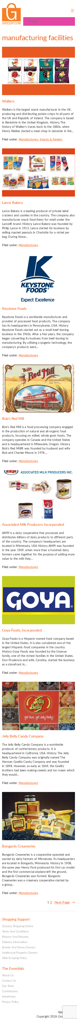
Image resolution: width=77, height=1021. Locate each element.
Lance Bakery (12, 203)
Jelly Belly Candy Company (23, 736)
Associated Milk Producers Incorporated (33, 525)
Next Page (64, 902)
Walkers (8, 101)
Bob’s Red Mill (13, 419)
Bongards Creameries (19, 846)
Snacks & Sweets (51, 139)
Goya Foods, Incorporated (22, 630)
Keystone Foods (14, 309)
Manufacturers (28, 139)
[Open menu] (72, 10)
